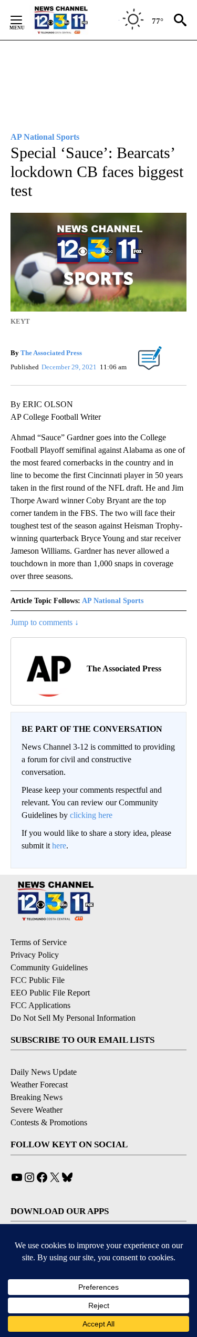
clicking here (91, 815)
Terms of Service (39, 942)
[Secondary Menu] (24, 20)
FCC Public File (38, 980)
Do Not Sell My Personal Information (73, 1017)
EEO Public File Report (50, 992)
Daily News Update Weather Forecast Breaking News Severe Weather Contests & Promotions (49, 1097)
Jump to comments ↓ (45, 622)
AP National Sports (112, 601)
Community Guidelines (49, 967)
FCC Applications (40, 1005)
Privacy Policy (35, 954)
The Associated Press (51, 353)
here (59, 845)
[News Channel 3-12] (74, 20)
